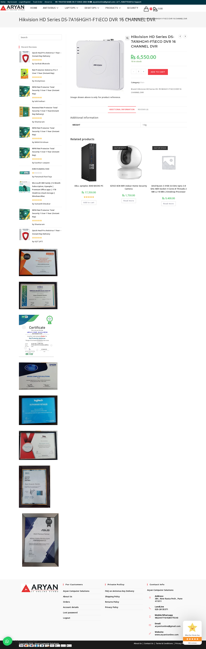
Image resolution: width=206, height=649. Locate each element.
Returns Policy (112, 601)
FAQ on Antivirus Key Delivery (119, 591)
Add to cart (158, 72)
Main (142, 82)
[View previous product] (180, 36)
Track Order (37, 2)
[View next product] (185, 36)
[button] (127, 38)
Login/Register (25, 2)
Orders (66, 601)
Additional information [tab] (122, 109)
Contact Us (148, 643)
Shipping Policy (112, 596)
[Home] (122, 18)
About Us (48, 2)
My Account (12, 2)
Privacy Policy (111, 607)
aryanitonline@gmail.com (167, 626)
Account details (70, 607)
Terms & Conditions (164, 643)
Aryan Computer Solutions (76, 591)
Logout (66, 618)
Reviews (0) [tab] (143, 109)
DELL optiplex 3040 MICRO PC (89, 185)
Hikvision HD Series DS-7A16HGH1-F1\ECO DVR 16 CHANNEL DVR (160, 18)
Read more (128, 201)
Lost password (70, 612)
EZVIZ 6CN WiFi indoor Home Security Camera (128, 187)
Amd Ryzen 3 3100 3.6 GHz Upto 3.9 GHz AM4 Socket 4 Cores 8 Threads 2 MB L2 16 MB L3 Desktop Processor (169, 188)
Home (3, 2)
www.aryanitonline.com (167, 634)
